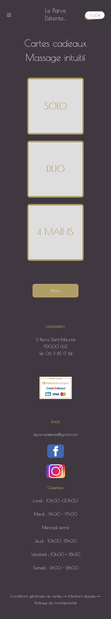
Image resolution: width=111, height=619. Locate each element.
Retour (55, 290)
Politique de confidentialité (56, 603)
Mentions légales (82, 596)
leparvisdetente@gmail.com (56, 434)
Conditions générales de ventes (36, 596)
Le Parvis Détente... (56, 14)
